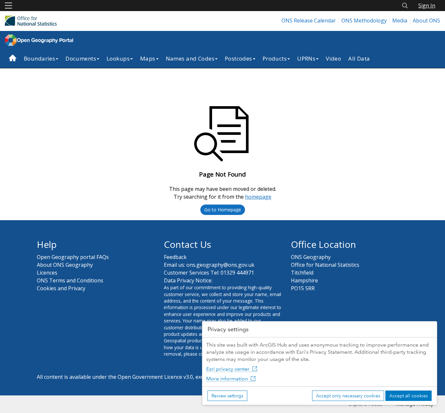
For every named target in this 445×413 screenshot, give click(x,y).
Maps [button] (147, 58)
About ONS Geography (65, 264)
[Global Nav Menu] (8, 5)
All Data (359, 58)
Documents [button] (80, 58)
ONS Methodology (364, 20)
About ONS (426, 20)
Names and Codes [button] (190, 58)
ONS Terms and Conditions (70, 280)
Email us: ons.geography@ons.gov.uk (209, 264)
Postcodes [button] (238, 58)
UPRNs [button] (306, 58)
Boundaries (39, 58)
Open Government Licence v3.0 (155, 376)
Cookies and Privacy (61, 288)
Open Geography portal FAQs (73, 257)
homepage (258, 196)
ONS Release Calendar (308, 20)
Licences (47, 272)
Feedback (175, 257)
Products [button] (275, 58)
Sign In (426, 5)
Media (399, 20)
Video (333, 58)
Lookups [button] (118, 58)
